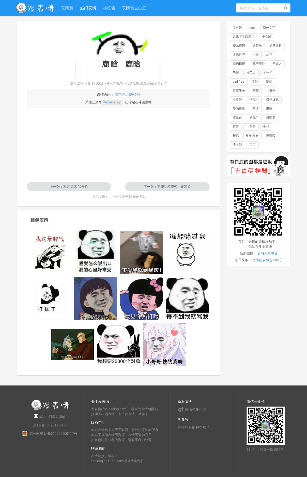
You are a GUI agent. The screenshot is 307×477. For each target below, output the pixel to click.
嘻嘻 (236, 126)
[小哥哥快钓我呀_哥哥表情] (164, 344)
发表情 (96, 409)
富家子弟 (239, 90)
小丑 (256, 54)
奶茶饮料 (275, 45)
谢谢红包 (252, 136)
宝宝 (252, 144)
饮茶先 (257, 45)
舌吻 (255, 81)
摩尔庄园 (239, 45)
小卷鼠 (266, 36)
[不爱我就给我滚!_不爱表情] (141, 252)
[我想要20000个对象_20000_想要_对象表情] (118, 344)
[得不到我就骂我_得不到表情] (187, 298)
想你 (236, 136)
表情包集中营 (267, 253)
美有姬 (237, 27)
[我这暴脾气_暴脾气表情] (49, 252)
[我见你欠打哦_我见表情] (141, 298)
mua (252, 27)
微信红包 (272, 99)
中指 (266, 126)
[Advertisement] (118, 145)
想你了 (254, 118)
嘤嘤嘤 (271, 136)
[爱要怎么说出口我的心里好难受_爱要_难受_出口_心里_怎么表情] (95, 252)
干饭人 (277, 63)
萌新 (256, 90)
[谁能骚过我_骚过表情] (187, 252)
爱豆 (269, 81)
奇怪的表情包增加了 (267, 260)
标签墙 (109, 7)
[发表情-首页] (34, 8)
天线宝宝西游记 (243, 36)
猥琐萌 (271, 118)
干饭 (236, 73)
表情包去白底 (134, 7)
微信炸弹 (239, 54)
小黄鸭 (237, 99)
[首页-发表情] (49, 409)
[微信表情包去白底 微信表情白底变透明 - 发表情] (258, 178)
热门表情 (88, 7)
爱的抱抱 (239, 108)
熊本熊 (237, 144)
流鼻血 (237, 118)
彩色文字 (269, 27)
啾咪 (269, 108)
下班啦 (254, 99)
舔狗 (269, 54)
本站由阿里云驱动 (51, 417)
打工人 (251, 73)
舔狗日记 (239, 63)
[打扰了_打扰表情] (49, 298)
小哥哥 (251, 126)
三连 (256, 108)
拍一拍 (267, 73)
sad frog (239, 81)
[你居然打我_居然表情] (95, 298)
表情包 (67, 7)
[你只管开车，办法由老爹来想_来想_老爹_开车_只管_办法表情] (72, 344)
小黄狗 (271, 90)
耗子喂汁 (259, 63)
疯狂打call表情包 (127, 95)
